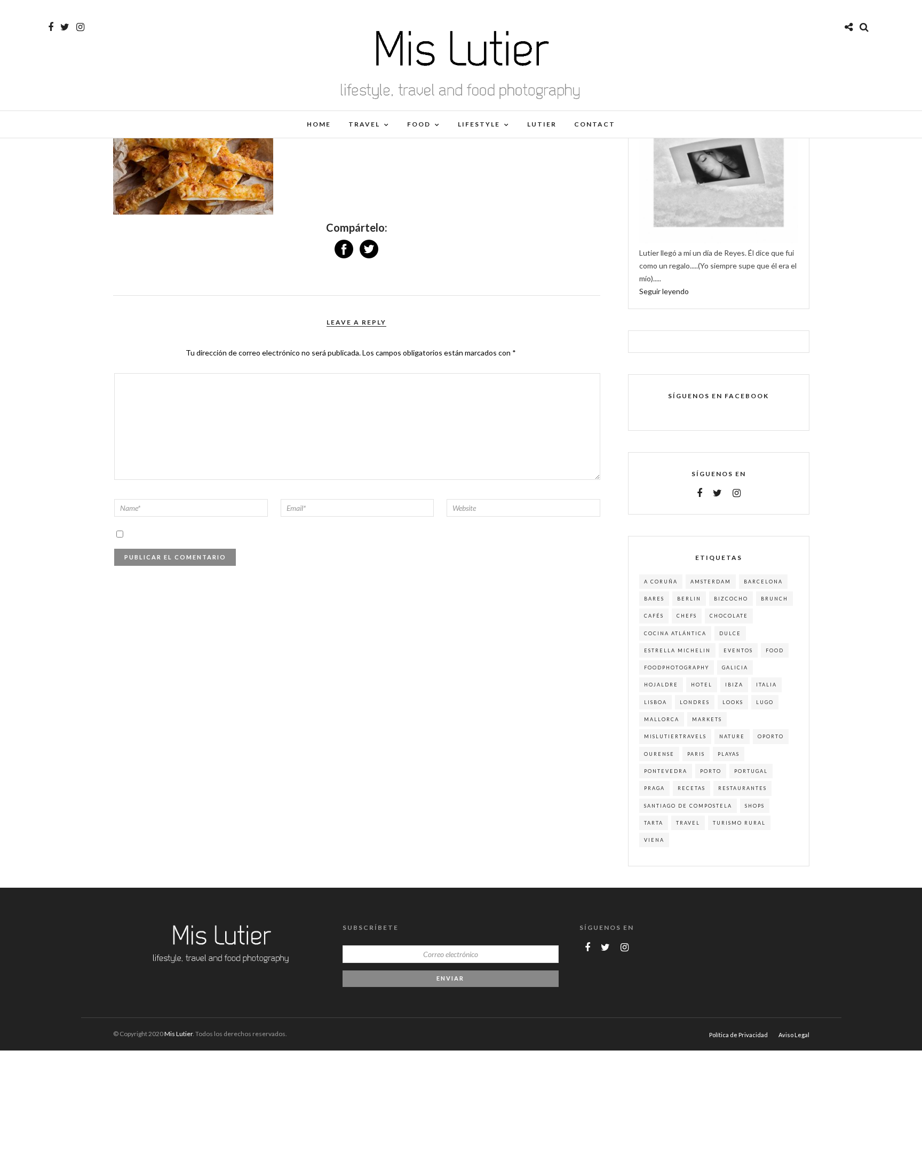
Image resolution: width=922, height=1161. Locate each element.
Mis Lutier (178, 1034)
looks (732, 702)
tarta (653, 823)
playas (729, 754)
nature (732, 736)
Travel (364, 124)
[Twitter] (717, 493)
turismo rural (739, 823)
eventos (738, 650)
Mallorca (661, 719)
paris (696, 754)
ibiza (734, 685)
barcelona (763, 582)
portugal (751, 771)
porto (710, 771)
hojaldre (661, 685)
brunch (774, 599)
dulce (730, 633)
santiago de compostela (688, 806)
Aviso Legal (793, 1034)
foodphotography (676, 667)
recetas (691, 788)
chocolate (729, 616)
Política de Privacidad (738, 1034)
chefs (687, 616)
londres (695, 702)
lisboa (655, 702)
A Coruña (661, 582)
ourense (659, 754)
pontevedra (665, 771)
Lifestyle (479, 124)
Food (419, 124)
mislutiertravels (675, 736)
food (775, 650)
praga (654, 788)
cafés (654, 616)
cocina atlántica (675, 633)
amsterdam (710, 582)
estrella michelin (677, 650)
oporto (771, 736)
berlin (689, 599)
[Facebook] (699, 493)
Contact (594, 124)
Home (319, 124)
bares (654, 599)
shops (755, 806)
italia (766, 685)
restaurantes (742, 788)
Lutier (542, 124)
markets (707, 719)
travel (688, 823)
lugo (765, 702)
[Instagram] (80, 27)
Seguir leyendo (664, 291)
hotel (701, 685)
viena (654, 840)
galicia (735, 667)
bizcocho (731, 599)
